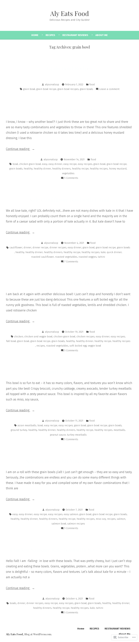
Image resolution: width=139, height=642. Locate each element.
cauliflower (15, 247)
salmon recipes (76, 523)
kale (103, 252)
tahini (101, 256)
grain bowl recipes (68, 89)
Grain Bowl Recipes (69, 68)
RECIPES (50, 35)
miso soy (101, 518)
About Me (101, 35)
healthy (28, 168)
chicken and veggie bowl (38, 336)
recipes (40, 345)
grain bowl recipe (46, 89)
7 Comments (71, 262)
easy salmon (71, 514)
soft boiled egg (78, 345)
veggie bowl (94, 345)
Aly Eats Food (69, 13)
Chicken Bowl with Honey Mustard (69, 110)
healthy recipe (80, 168)
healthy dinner (42, 168)
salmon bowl (59, 523)
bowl (15, 164)
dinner (27, 247)
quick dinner (114, 252)
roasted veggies (87, 256)
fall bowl (11, 341)
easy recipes (85, 164)
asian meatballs (26, 425)
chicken (18, 336)
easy (44, 164)
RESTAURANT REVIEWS (75, 35)
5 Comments (71, 178)
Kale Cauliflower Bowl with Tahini (69, 199)
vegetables (68, 173)
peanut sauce (58, 434)
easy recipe (70, 164)
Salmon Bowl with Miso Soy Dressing (69, 460)
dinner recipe (40, 247)
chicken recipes (85, 336)
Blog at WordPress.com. (38, 634)
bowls (13, 603)
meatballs (119, 430)
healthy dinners (61, 168)
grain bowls (86, 89)
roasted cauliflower (42, 256)
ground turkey (19, 430)
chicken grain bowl (30, 164)
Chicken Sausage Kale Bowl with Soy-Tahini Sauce (69, 549)
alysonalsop (52, 84)
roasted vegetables (66, 256)
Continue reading (18, 149)
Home (34, 35)
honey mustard (118, 168)
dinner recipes (57, 247)
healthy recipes (99, 168)
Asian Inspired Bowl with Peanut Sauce (69, 371)
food (92, 84)
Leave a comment (109, 89)
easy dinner (55, 164)
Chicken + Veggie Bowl (69, 282)
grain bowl (29, 89)
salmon (121, 518)
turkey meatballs (77, 434)
